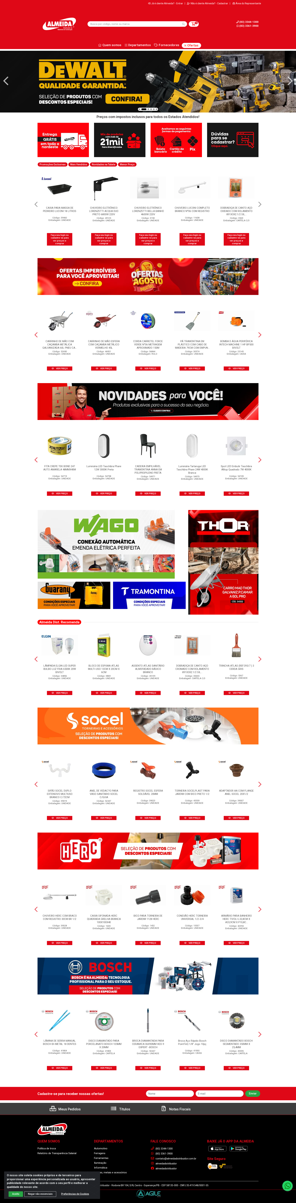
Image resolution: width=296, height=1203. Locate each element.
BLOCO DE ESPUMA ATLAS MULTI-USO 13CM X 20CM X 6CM (104, 669)
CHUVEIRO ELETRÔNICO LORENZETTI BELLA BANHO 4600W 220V (104, 211)
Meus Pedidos (69, 1109)
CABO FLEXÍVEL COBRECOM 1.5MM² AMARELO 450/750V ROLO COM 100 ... (236, 211)
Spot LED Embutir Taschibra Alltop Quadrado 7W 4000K (236, 468)
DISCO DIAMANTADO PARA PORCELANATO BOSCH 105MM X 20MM (103, 1044)
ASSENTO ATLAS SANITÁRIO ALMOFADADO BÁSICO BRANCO (148, 669)
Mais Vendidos (78, 164)
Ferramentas (101, 1158)
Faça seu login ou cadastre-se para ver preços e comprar (60, 239)
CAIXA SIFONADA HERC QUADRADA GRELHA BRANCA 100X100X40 (104, 919)
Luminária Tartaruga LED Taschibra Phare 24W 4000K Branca (192, 469)
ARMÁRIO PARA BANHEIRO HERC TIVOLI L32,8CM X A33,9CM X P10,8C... (236, 919)
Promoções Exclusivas (53, 164)
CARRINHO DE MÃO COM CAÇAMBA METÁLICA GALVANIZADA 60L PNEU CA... (59, 344)
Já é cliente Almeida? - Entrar (167, 3)
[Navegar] (6, 81)
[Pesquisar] (183, 24)
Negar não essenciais (40, 1194)
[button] (139, 109)
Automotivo (100, 1148)
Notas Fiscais (179, 1109)
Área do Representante (248, 3)
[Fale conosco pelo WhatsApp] (287, 1186)
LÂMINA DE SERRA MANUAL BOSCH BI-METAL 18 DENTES (59, 1042)
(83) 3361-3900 (248, 25)
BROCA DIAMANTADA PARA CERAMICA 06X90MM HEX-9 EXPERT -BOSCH (148, 1044)
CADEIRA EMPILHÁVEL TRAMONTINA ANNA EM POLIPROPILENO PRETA (148, 469)
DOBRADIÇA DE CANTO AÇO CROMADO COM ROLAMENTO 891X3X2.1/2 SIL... (192, 669)
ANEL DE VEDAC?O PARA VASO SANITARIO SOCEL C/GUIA (104, 794)
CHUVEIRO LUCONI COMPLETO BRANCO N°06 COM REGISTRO (148, 209)
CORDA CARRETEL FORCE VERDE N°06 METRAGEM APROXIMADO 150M (148, 344)
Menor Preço (127, 164)
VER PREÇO (62, 368)
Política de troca (47, 1148)
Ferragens (99, 1153)
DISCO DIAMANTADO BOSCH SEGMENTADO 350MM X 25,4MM (236, 1044)
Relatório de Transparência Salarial (57, 1153)
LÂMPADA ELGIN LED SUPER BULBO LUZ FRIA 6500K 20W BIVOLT (60, 669)
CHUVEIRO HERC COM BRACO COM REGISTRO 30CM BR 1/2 (60, 917)
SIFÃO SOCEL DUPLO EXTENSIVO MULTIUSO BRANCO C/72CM (59, 794)
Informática (100, 1167)
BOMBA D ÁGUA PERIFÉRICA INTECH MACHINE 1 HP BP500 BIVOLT (236, 344)
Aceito (15, 1194)
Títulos (124, 1109)
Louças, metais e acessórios (110, 1172)
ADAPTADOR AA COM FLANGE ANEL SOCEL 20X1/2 (236, 792)
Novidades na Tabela (103, 164)
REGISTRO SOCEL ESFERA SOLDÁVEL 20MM (148, 792)
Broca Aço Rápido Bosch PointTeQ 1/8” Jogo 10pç (192, 1042)
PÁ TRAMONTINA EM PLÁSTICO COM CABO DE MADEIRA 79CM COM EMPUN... (192, 344)
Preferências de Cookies (75, 1194)
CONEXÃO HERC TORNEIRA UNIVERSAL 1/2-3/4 (192, 917)
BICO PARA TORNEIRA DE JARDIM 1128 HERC (148, 917)
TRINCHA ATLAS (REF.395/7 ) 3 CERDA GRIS (236, 667)
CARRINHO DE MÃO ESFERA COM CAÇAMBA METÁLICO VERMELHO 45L (104, 344)
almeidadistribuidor (166, 1163)
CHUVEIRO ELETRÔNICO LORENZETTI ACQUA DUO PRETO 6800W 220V (59, 211)
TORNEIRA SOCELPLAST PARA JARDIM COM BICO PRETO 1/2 (192, 792)
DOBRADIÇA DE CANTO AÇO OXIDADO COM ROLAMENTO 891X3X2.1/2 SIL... (192, 211)
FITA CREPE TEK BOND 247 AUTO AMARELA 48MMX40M (59, 468)
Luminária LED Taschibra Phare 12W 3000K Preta (104, 468)
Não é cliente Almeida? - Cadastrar (209, 3)
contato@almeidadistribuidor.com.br (175, 1158)
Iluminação (100, 1162)
